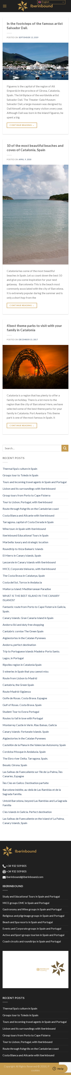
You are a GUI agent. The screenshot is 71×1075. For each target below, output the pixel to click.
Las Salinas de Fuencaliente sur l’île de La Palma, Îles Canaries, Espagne (33, 774)
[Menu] (5, 6)
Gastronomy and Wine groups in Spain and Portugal (32, 909)
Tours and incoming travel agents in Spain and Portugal (35, 482)
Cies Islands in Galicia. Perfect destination (27, 811)
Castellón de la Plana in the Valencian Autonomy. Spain (34, 745)
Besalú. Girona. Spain (15, 765)
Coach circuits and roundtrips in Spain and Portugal (32, 941)
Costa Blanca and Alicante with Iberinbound (28, 515)
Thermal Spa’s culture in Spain (20, 468)
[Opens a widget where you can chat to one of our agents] (58, 1069)
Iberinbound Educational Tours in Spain (25, 535)
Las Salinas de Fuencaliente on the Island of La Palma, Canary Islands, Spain (33, 821)
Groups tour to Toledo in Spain (20, 475)
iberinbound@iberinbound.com (24, 876)
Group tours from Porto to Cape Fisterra (26, 495)
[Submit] (65, 448)
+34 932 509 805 (16, 865)
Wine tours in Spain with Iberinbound (24, 528)
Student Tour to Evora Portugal (21, 711)
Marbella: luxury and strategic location (25, 542)
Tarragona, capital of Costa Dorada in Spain (28, 522)
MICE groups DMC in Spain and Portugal (26, 902)
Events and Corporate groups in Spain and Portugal (32, 928)
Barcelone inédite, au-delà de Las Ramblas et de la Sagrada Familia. (32, 792)
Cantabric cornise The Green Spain (23, 631)
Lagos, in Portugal (13, 658)
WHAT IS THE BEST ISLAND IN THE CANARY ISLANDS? (31, 598)
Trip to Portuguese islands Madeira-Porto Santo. (31, 651)
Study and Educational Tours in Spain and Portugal (31, 896)
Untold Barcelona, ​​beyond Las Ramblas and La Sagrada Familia (35, 803)
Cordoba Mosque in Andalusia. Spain (24, 751)
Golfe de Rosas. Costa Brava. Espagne (25, 698)
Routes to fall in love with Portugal (23, 718)
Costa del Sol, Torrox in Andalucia (22, 582)
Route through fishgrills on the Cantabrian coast (31, 508)
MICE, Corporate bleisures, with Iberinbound (29, 568)
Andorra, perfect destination (19, 644)
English (45, 2)
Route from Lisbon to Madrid (20, 678)
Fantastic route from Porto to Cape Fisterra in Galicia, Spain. (34, 609)
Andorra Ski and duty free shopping (23, 624)
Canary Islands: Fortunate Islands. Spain (26, 731)
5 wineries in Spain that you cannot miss (26, 671)
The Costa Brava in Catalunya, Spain (24, 575)
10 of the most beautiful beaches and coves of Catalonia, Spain (35, 148)
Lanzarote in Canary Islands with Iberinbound (29, 562)
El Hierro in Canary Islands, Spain (22, 555)
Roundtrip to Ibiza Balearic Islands (23, 548)
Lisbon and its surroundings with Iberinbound (29, 488)
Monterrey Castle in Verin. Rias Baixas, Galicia (30, 725)
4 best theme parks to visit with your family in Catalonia (34, 328)
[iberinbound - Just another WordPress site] (36, 6)
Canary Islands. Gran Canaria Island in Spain (28, 617)
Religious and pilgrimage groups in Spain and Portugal (33, 915)
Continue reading (21, 125)
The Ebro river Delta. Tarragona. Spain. (25, 758)
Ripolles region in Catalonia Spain (22, 664)
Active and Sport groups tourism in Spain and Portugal (33, 935)
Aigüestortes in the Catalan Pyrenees (24, 638)
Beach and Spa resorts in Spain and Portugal (28, 922)
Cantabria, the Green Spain (18, 684)
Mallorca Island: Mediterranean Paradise (27, 589)
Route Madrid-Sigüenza (17, 691)
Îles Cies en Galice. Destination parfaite (26, 782)
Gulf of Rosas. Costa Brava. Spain (22, 704)
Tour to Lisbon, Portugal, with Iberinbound (27, 502)
